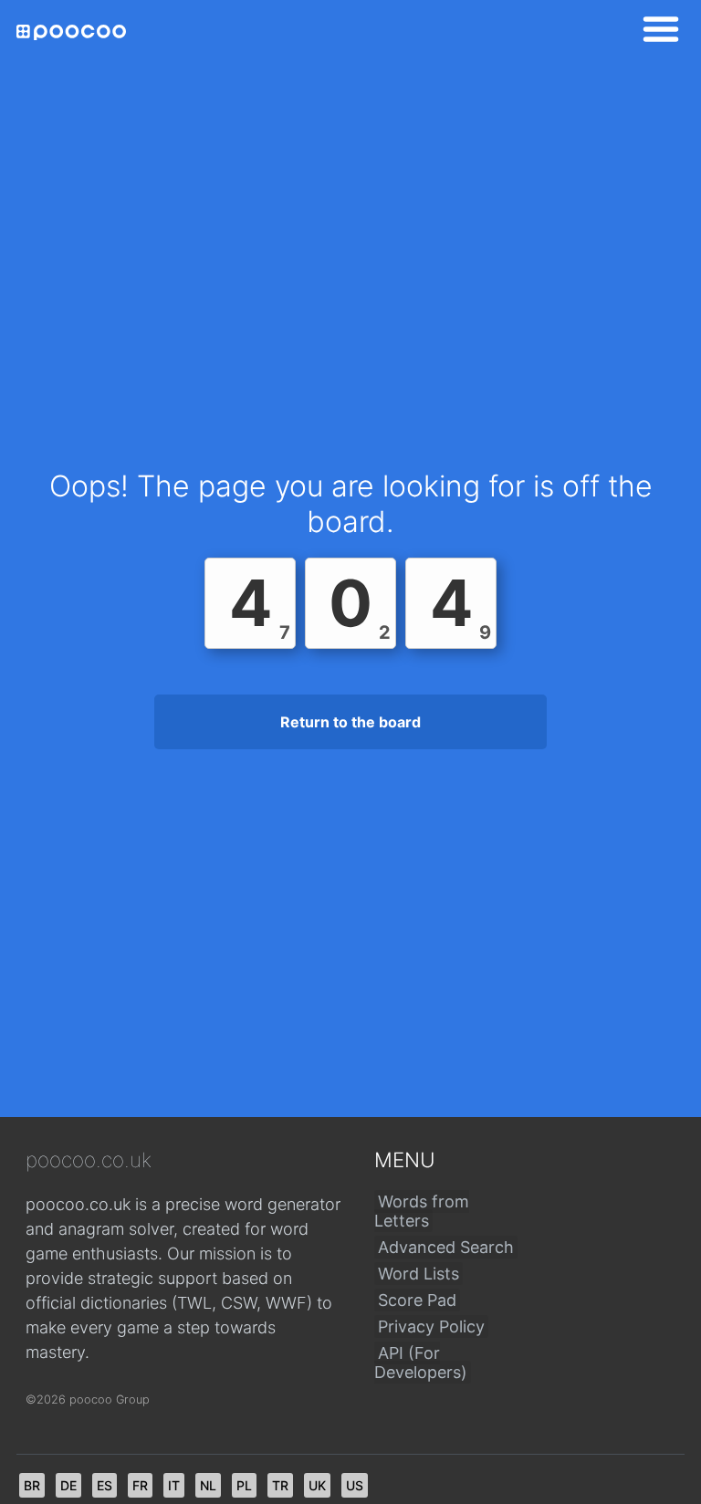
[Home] (71, 32)
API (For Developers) (420, 1362)
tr (280, 1485)
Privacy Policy (431, 1326)
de (68, 1485)
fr (140, 1485)
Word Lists (418, 1273)
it (174, 1485)
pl (244, 1485)
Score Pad (417, 1300)
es (104, 1485)
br (32, 1485)
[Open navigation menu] (655, 32)
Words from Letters (421, 1211)
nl (208, 1485)
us (354, 1485)
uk (317, 1485)
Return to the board (350, 722)
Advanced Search (446, 1247)
